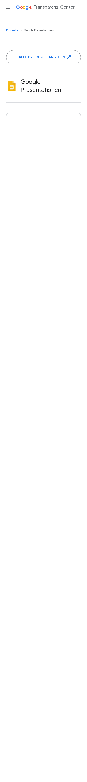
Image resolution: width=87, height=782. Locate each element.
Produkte (12, 30)
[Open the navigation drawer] (8, 7)
